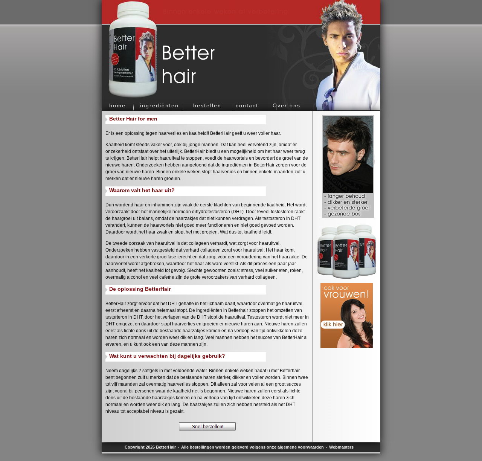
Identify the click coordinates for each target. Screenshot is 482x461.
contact (247, 105)
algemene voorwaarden (301, 447)
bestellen (207, 105)
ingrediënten (159, 105)
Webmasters (341, 447)
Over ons (286, 105)
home (117, 105)
